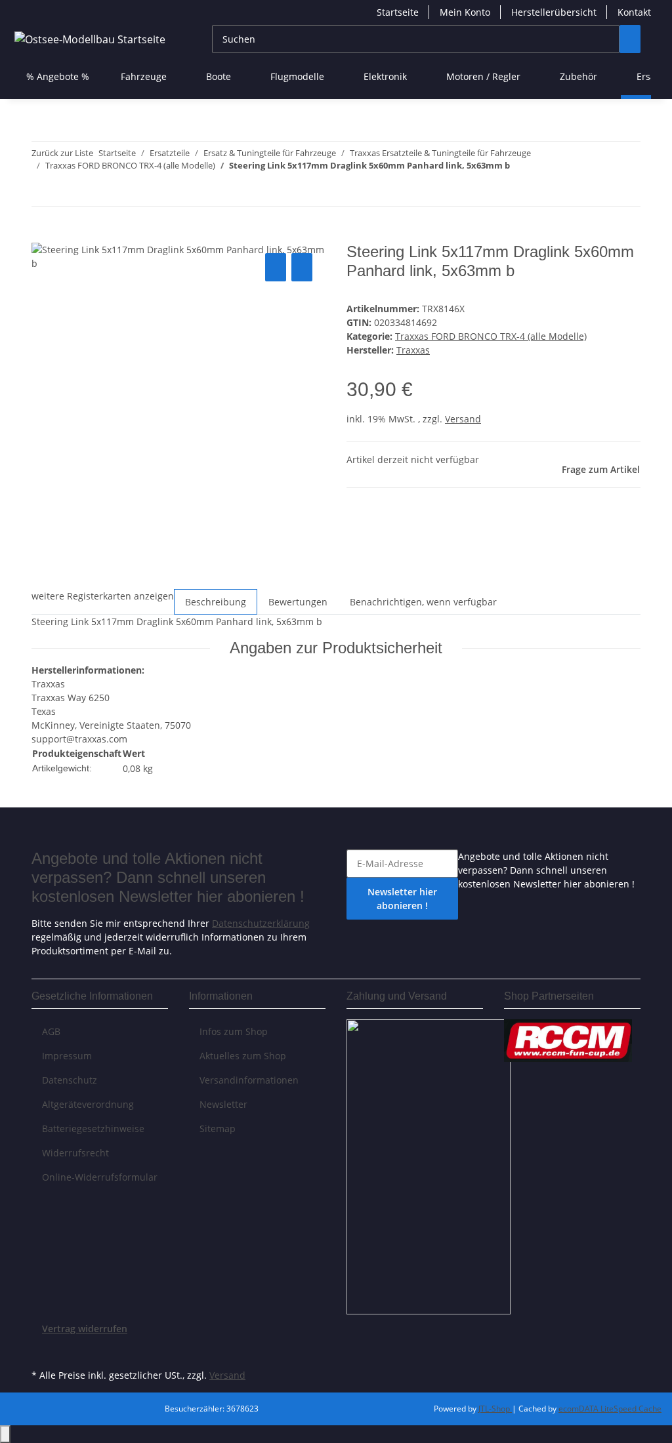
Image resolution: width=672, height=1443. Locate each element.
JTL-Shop (495, 1408)
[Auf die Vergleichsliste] (275, 267)
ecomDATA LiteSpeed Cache (610, 1408)
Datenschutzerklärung (261, 923)
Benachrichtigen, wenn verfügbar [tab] (423, 602)
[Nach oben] (5, 1434)
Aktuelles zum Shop (243, 1055)
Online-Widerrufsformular (100, 1177)
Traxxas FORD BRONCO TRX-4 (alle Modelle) (491, 336)
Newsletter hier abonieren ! (402, 898)
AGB (51, 1031)
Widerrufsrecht (75, 1153)
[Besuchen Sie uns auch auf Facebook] (42, 1350)
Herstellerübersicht (554, 12)
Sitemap (218, 1128)
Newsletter (223, 1104)
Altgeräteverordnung (88, 1104)
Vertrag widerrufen (84, 1328)
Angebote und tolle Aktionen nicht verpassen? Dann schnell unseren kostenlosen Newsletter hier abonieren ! (546, 870)
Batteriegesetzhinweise (93, 1128)
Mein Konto (465, 12)
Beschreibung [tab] (215, 602)
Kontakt (634, 12)
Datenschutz (69, 1080)
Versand (463, 419)
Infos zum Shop (234, 1031)
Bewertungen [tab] (297, 602)
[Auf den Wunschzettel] (301, 267)
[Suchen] (630, 39)
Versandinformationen (249, 1080)
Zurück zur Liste (62, 153)
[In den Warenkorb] (42, 235)
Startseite (398, 12)
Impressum (67, 1055)
